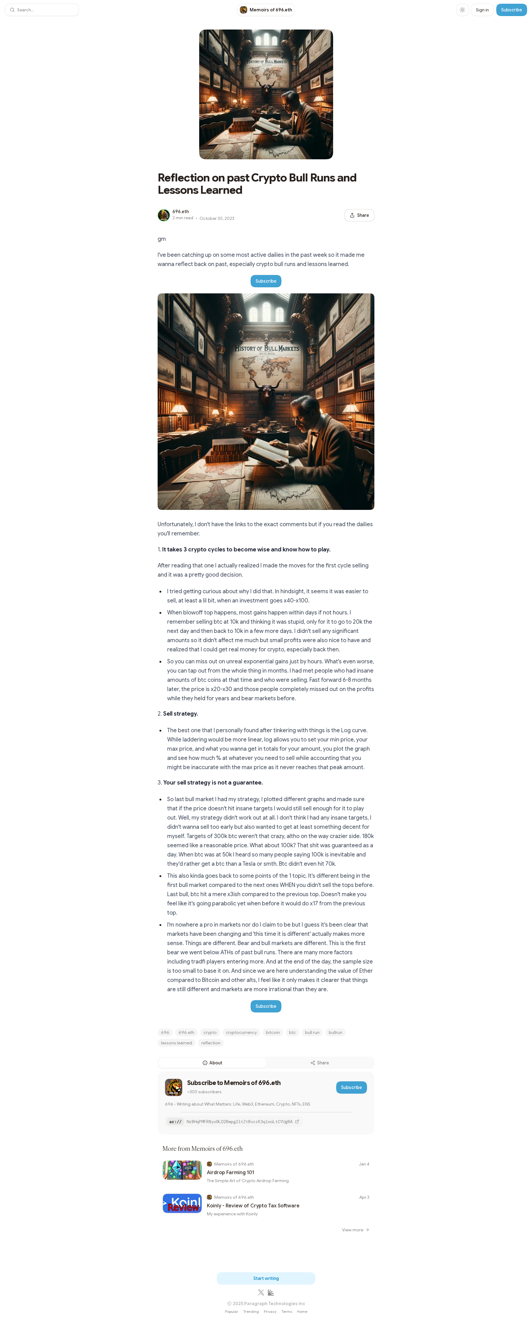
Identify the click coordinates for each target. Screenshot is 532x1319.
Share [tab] (323, 1063)
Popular (231, 1311)
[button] (42, 10)
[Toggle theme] (462, 10)
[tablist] (266, 1063)
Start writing (266, 1278)
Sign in (482, 10)
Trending (251, 1311)
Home (302, 1311)
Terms (286, 1311)
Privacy (270, 1311)
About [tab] (215, 1063)
